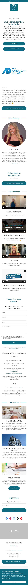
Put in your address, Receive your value (14, 183)
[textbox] (14, 312)
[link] (14, 7)
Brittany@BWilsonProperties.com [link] (14, 373)
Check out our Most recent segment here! (14, 108)
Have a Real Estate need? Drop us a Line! (14, 561)
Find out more (14, 488)
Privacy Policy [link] (23, 347)
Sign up (14, 510)
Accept (14, 581)
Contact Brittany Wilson (14, 48)
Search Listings (14, 43)
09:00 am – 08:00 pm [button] (16, 387)
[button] (14, 163)
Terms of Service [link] (14, 348)
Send (14, 342)
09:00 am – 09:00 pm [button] (16, 550)
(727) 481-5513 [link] (14, 18)
